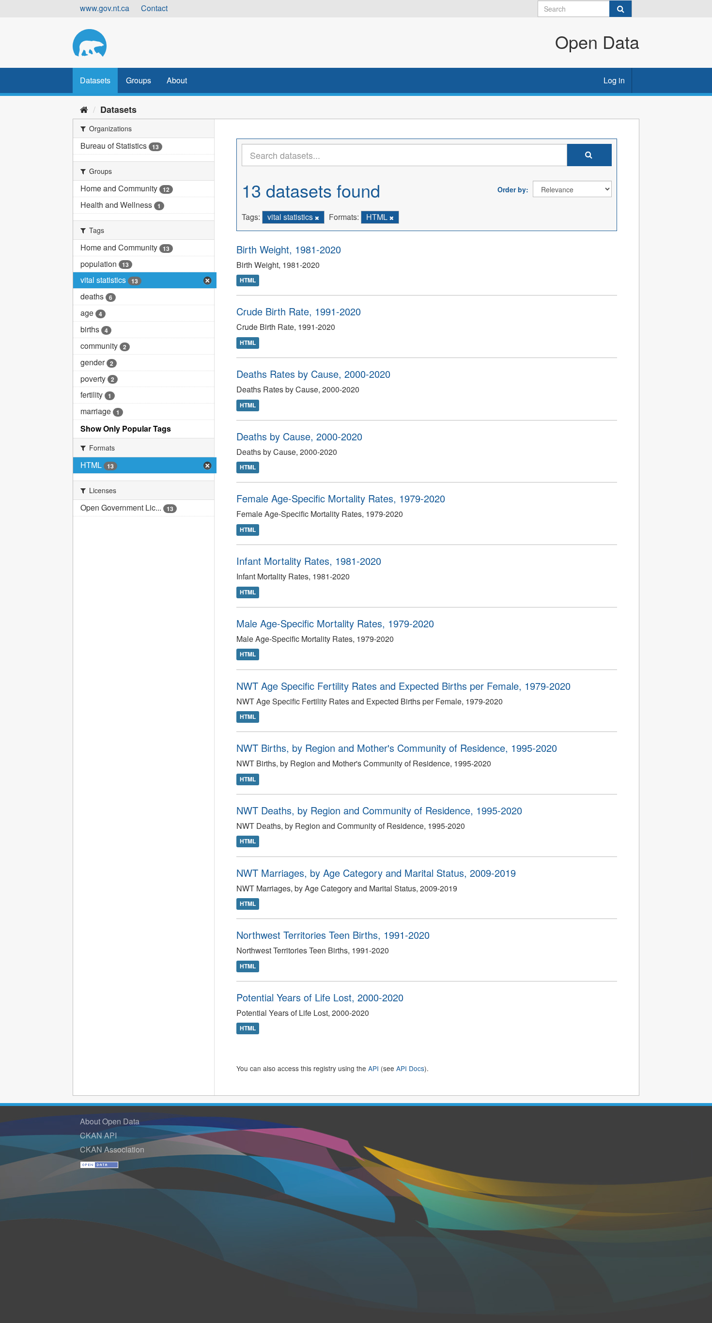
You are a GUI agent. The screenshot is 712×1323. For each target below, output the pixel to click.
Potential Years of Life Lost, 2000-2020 (319, 997)
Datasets (95, 80)
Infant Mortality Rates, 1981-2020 (308, 561)
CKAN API (98, 1135)
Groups (138, 80)
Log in (614, 80)
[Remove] (317, 217)
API (373, 1068)
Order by (511, 189)
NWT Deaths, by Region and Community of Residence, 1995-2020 (379, 810)
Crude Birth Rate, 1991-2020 (298, 311)
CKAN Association (112, 1149)
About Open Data (109, 1121)
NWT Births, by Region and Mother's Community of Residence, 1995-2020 (396, 748)
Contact (154, 8)
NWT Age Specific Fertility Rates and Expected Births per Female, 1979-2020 (403, 686)
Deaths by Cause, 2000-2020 (299, 436)
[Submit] (620, 8)
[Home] (84, 109)
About (177, 80)
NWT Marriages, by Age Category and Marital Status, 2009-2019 (376, 873)
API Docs (410, 1068)
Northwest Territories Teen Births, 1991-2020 (333, 935)
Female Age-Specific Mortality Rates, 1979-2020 (340, 498)
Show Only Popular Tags (125, 428)
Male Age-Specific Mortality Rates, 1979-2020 (335, 623)
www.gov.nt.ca (104, 8)
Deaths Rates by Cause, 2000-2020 (313, 374)
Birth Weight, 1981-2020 (288, 249)
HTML (248, 280)
